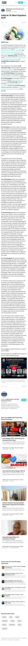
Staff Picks (12, 624)
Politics (17, 617)
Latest (19, 621)
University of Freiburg (7, 69)
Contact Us (10, 640)
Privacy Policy (16, 640)
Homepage (3, 638)
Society (4, 617)
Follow (24, 400)
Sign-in (20, 2)
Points (19, 638)
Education (4, 621)
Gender (4, 624)
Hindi (11, 617)
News (19, 624)
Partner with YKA (13, 638)
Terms (6, 640)
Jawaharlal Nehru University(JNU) (10, 76)
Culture (12, 621)
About (8, 638)
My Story (4, 628)
